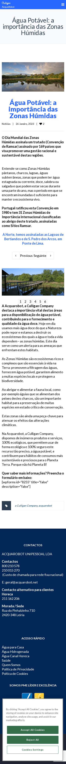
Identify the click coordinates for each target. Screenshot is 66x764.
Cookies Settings (33, 749)
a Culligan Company (26, 505)
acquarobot (45, 505)
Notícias (6, 123)
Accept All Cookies (33, 729)
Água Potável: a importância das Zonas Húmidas (33, 109)
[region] (32, 729)
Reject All (32, 739)
